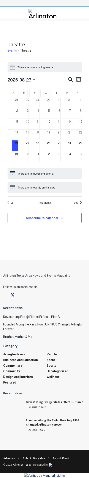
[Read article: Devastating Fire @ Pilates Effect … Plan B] (13, 407)
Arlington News (14, 354)
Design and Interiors (18, 377)
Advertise (9, 458)
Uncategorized (57, 371)
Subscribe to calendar (42, 218)
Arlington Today (22, 464)
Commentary (12, 365)
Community (11, 371)
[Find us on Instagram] (20, 295)
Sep (76, 202)
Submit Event (61, 458)
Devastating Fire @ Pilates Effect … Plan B (31, 317)
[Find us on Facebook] (4, 295)
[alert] (45, 67)
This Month (44, 202)
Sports (51, 365)
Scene (51, 360)
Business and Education (20, 360)
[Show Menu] (44, 3)
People (52, 354)
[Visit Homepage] (43, 13)
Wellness (53, 377)
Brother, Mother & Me (17, 336)
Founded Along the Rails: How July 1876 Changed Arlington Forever (52, 422)
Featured (9, 382)
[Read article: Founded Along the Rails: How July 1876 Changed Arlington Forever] (13, 425)
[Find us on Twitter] (12, 295)
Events (12, 50)
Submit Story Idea (34, 458)
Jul (12, 202)
